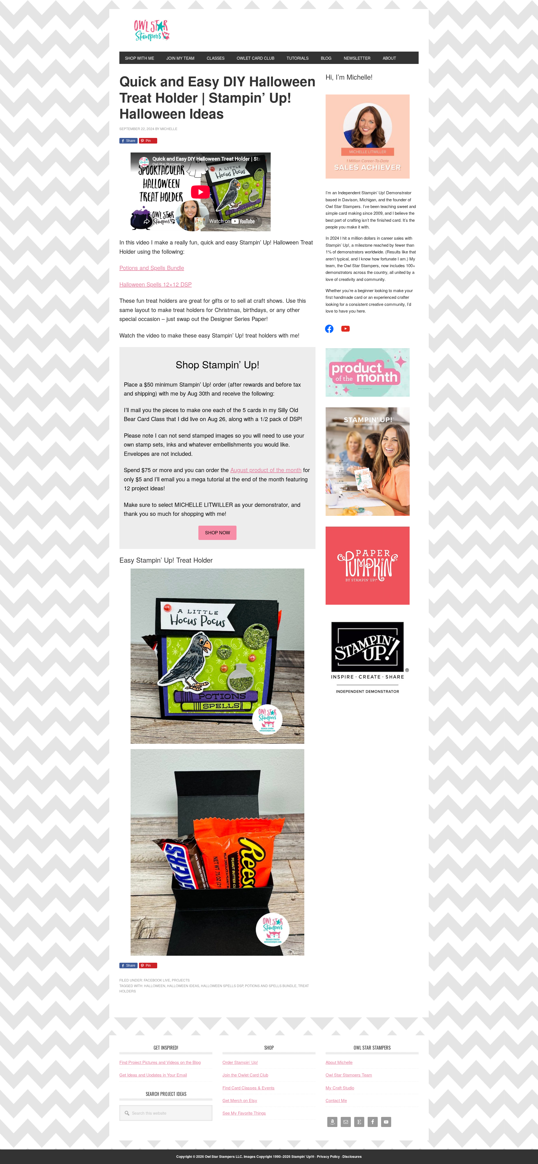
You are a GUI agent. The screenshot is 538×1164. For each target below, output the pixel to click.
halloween (154, 985)
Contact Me (336, 1100)
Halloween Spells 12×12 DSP (155, 284)
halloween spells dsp (222, 985)
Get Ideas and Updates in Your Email (153, 1075)
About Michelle (339, 1062)
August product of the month (266, 470)
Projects (181, 980)
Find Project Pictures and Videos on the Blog (160, 1062)
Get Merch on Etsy (239, 1100)
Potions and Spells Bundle (151, 268)
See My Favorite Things (244, 1113)
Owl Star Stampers (157, 30)
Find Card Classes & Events (248, 1088)
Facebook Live (157, 980)
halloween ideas (183, 985)
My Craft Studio (340, 1088)
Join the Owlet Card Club (245, 1075)
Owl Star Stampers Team (349, 1075)
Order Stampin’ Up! (240, 1062)
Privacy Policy (328, 1156)
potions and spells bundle (270, 985)
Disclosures (352, 1156)
